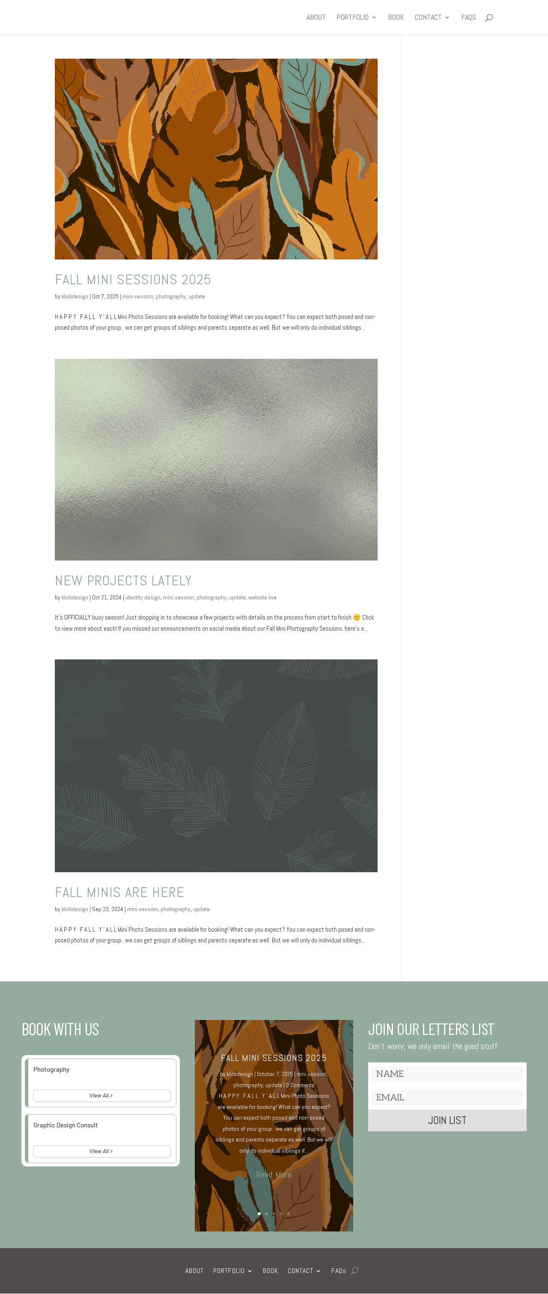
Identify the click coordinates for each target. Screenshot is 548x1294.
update (196, 296)
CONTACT (428, 18)
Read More (274, 1174)
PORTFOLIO (353, 18)
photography (171, 296)
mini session (137, 296)
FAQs (468, 18)
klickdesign (75, 296)
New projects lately (123, 580)
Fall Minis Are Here (120, 892)
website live (262, 597)
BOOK (396, 18)
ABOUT (316, 18)
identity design (143, 597)
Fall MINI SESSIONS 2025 (133, 279)
